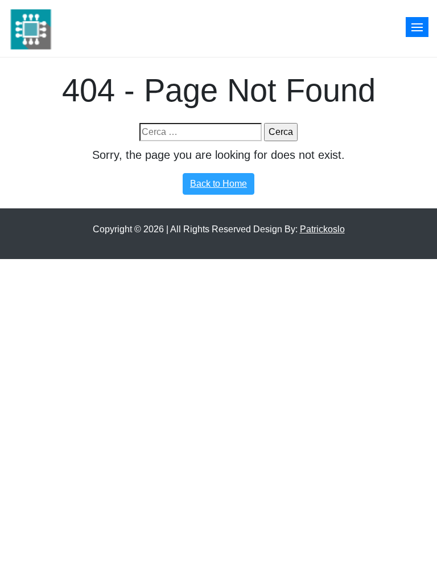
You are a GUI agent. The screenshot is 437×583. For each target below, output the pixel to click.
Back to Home (218, 183)
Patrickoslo (322, 229)
